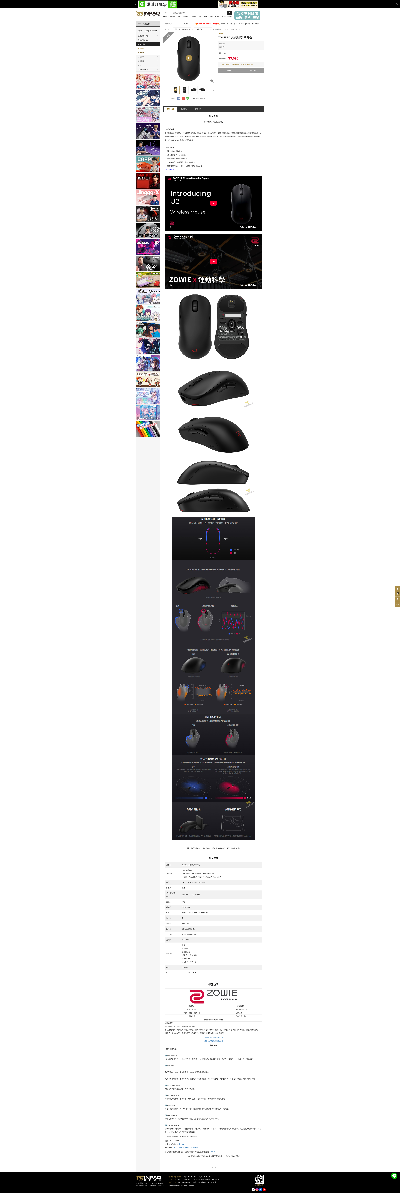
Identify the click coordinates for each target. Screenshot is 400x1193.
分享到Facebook (178, 98)
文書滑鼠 (141, 61)
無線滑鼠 (172, 16)
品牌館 (186, 24)
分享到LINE (187, 98)
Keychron (193, 16)
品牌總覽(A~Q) (143, 36)
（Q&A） (213, 1152)
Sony (223, 16)
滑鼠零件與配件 (143, 69)
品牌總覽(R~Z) (143, 40)
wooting (165, 16)
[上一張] (164, 90)
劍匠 (211, 16)
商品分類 (146, 24)
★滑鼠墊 (141, 57)
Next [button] (259, 4)
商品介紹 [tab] (170, 109)
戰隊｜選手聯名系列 (229, 24)
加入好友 (394, 1176)
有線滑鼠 (141, 48)
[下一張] (213, 90)
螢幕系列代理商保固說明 (213, 1041)
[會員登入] (397, 588)
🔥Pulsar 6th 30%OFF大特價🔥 (207, 24)
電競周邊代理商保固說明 (213, 1037)
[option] (198, 4)
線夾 (139, 65)
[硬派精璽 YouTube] (264, 1189)
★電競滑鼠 (141, 44)
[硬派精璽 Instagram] (257, 1189)
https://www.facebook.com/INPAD (186, 1147)
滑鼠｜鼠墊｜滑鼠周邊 (147, 31)
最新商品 (168, 24)
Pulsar (206, 16)
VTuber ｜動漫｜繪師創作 (249, 24)
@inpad (181, 1144)
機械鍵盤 (185, 16)
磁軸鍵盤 (229, 16)
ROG (179, 16)
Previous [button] (136, 4)
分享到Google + (183, 98)
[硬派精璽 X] (253, 1189)
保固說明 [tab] (197, 109)
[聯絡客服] (397, 599)
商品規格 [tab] (184, 109)
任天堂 (217, 16)
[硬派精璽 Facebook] (260, 1189)
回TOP (213, 1167)
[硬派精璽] (148, 14)
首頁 (169, 29)
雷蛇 (200, 16)
